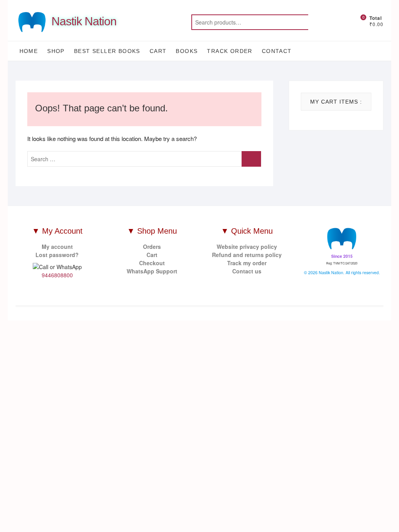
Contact (277, 51)
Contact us (246, 271)
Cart (158, 51)
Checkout (152, 263)
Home (28, 51)
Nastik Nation (84, 21)
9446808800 (57, 275)
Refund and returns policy (247, 255)
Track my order (247, 263)
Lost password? (57, 255)
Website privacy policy (247, 246)
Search (327, 22)
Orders (152, 246)
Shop (56, 51)
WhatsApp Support (152, 271)
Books (187, 51)
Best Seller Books (107, 51)
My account (57, 246)
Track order (229, 51)
